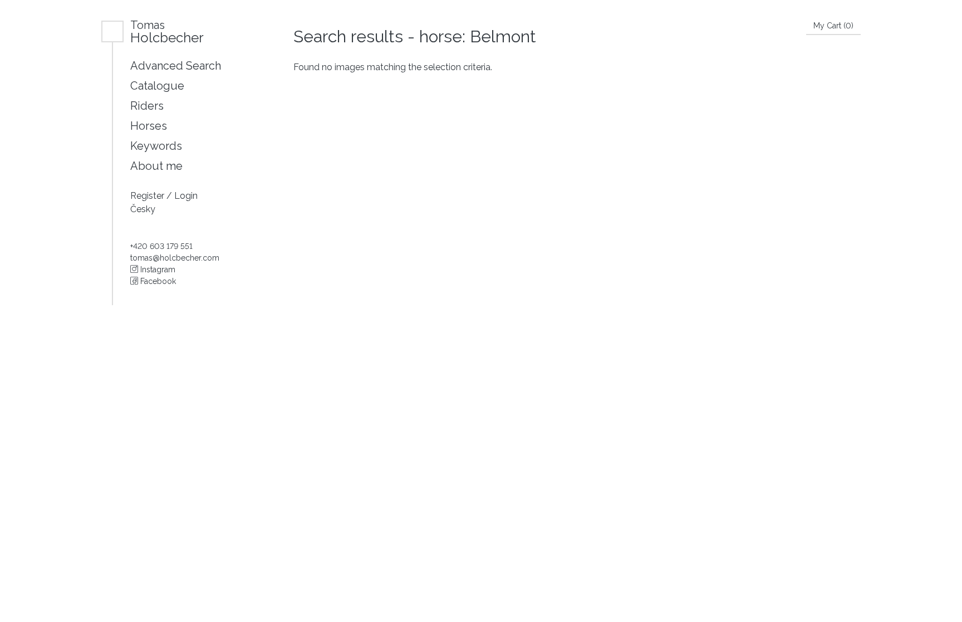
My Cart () (833, 25)
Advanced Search (175, 65)
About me (156, 166)
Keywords (156, 146)
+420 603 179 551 (161, 246)
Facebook (157, 281)
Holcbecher (167, 31)
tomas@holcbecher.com (174, 257)
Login (186, 195)
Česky (142, 209)
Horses (148, 126)
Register (148, 195)
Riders (147, 105)
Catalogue (157, 85)
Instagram (156, 269)
